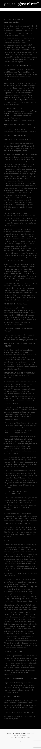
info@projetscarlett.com (12, 95)
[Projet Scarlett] (20, 3)
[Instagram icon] (20, 741)
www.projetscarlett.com (12, 132)
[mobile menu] (38, 3)
